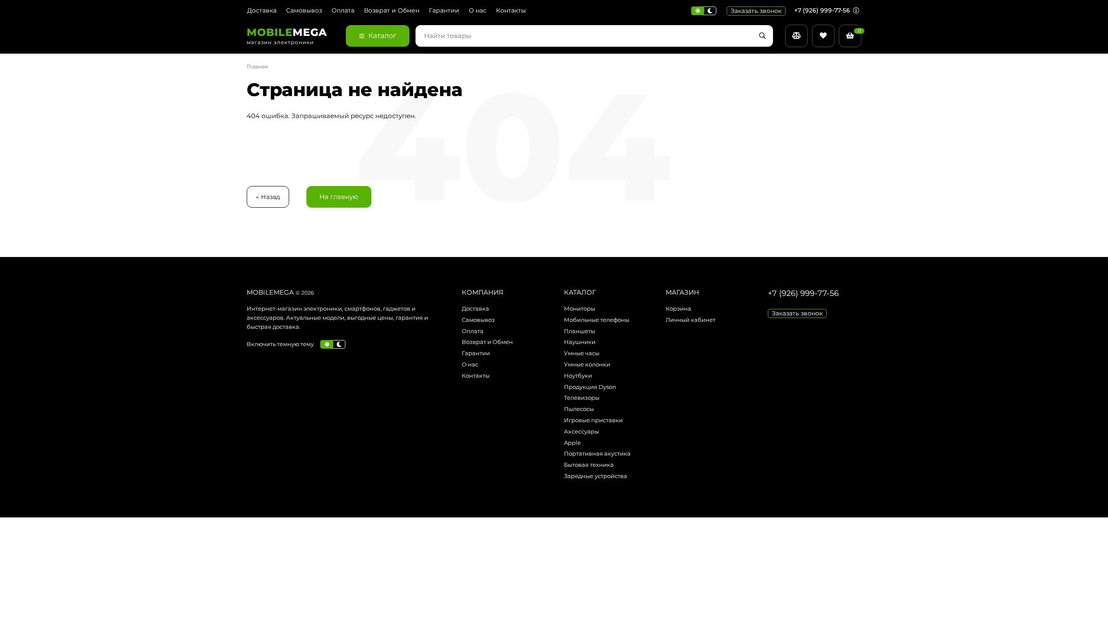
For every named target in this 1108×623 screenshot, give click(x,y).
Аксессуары (581, 431)
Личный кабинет (690, 319)
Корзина (678, 308)
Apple (572, 442)
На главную (338, 197)
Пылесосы (579, 408)
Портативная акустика (597, 453)
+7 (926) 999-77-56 (823, 10)
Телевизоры (581, 397)
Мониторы (579, 308)
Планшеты (579, 331)
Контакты (511, 10)
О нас (477, 10)
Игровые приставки (593, 420)
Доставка (262, 10)
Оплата (343, 10)
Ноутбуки (578, 375)
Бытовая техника (589, 464)
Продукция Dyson (590, 386)
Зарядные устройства (595, 475)
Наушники (580, 341)
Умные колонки (587, 364)
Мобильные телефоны (596, 319)
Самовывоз (304, 10)
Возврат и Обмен (391, 10)
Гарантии (444, 10)
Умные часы (581, 353)
